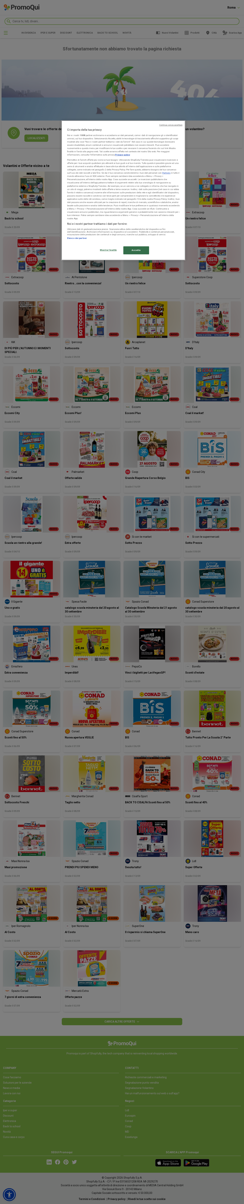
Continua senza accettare (170, 125)
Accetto (136, 250)
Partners (166, 173)
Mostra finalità (108, 250)
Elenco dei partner (77, 238)
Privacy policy (122, 154)
